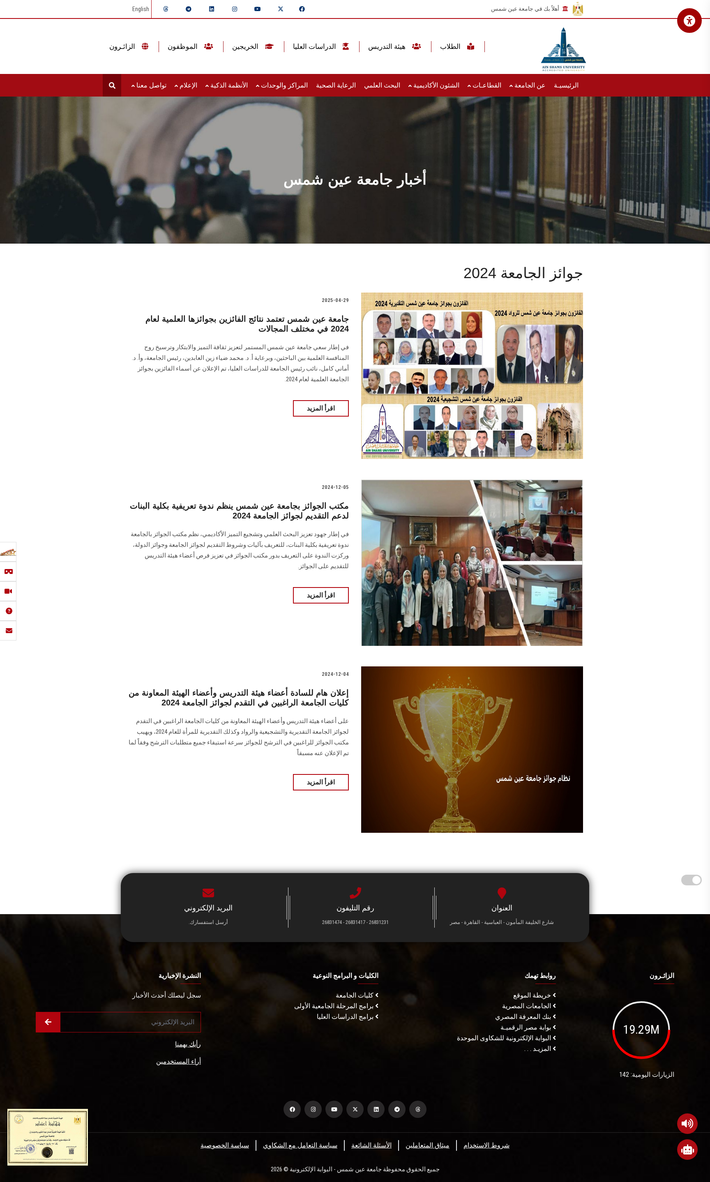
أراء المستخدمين (178, 1061)
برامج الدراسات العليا (346, 1017)
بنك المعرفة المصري (524, 1017)
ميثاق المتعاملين (428, 1145)
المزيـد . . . (538, 1049)
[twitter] (281, 9)
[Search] (112, 85)
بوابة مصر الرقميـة (526, 1027)
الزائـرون (123, 46)
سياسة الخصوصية (225, 1145)
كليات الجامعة (355, 995)
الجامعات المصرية (527, 1006)
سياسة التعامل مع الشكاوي (300, 1145)
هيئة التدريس (387, 46)
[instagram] (235, 9)
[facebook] (302, 9)
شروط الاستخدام (486, 1145)
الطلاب (451, 46)
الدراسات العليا (315, 46)
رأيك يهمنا (188, 1044)
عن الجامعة (529, 85)
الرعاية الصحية (336, 85)
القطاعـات (486, 85)
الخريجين (246, 46)
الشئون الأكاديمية (435, 85)
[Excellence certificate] (47, 1137)
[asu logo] (563, 47)
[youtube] (258, 9)
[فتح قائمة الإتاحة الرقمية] (689, 20)
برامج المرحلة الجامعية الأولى (334, 1006)
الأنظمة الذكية (228, 85)
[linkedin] (212, 9)
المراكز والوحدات (283, 85)
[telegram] (189, 9)
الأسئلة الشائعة (371, 1145)
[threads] (166, 9)
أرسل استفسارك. (208, 922)
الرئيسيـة (566, 85)
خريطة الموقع (533, 995)
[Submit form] (48, 1022)
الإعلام (187, 85)
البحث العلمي (382, 85)
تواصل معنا (150, 85)
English (140, 9)
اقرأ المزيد (321, 408)
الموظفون (183, 46)
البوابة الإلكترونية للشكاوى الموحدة (505, 1038)
